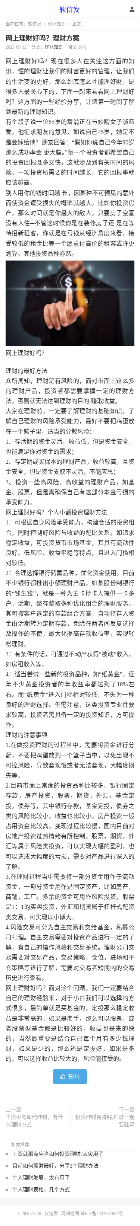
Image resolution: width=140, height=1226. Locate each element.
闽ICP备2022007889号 (101, 1213)
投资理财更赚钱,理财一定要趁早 (104, 1120)
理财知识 (57, 24)
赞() (74, 1076)
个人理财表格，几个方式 (41, 1190)
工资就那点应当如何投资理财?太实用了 (57, 1154)
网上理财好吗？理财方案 (43, 38)
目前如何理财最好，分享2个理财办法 (55, 1166)
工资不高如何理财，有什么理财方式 (34, 1120)
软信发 (70, 9)
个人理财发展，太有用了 (41, 1178)
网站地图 (70, 1213)
